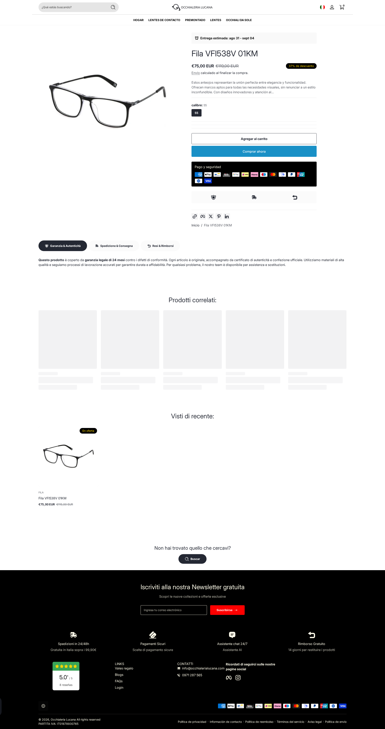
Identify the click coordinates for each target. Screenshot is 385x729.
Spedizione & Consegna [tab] (116, 245)
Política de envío (335, 721)
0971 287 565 (192, 675)
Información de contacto (226, 721)
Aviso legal (315, 721)
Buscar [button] (195, 559)
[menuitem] (137, 668)
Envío (195, 73)
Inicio (195, 225)
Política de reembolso (259, 721)
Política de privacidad (192, 721)
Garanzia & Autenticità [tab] (65, 245)
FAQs (119, 681)
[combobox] (72, 7)
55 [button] (196, 113)
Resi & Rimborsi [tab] (163, 245)
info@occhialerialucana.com (203, 668)
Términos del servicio (290, 721)
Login (119, 687)
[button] (322, 7)
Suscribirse (224, 610)
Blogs (119, 675)
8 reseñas (66, 684)
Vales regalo (124, 668)
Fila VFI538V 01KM (218, 225)
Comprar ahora (254, 151)
